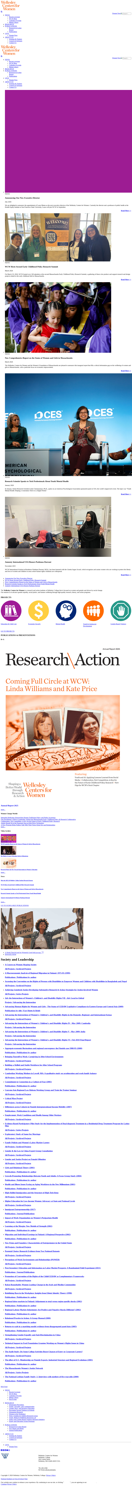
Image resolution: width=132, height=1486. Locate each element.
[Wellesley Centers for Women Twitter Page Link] (3, 1450)
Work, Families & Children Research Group (23, 1416)
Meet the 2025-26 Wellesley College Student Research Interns (17, 880)
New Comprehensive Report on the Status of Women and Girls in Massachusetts (31, 582)
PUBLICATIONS (11, 1425)
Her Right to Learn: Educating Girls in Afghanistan (14, 856)
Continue (67, 1482)
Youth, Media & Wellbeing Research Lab (22, 1418)
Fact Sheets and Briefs (16, 1428)
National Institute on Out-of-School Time (14, 1479)
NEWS (7, 1390)
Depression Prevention (16, 1405)
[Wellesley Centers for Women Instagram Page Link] (9, 1450)
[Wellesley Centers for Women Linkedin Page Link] (5, 1450)
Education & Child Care (9, 624)
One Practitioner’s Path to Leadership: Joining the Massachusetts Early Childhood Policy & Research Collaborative (38, 819)
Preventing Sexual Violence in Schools (21, 1410)
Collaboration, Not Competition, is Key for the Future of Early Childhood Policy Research (30, 821)
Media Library (13, 1397)
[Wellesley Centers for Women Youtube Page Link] (7, 1450)
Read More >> (126, 211)
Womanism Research (16, 1412)
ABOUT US (9, 1434)
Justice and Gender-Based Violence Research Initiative (27, 1419)
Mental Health (60, 624)
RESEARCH (9, 1403)
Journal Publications (15, 1430)
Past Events (13, 1399)
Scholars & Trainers (15, 1436)
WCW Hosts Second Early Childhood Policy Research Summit (25, 580)
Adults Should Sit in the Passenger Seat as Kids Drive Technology (22, 823)
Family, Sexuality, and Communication (21, 1406)
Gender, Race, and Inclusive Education (21, 1408)
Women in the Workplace (17, 1414)
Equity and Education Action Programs (22, 1421)
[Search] (1, 11)
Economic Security (34, 624)
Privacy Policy (51, 1475)
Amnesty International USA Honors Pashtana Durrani (22, 586)
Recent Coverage (14, 1392)
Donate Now (116, 13)
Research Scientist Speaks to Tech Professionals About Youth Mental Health (29, 584)
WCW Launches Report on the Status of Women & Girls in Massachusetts (20, 844)
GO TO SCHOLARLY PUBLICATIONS (15, 905)
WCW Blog (13, 1394)
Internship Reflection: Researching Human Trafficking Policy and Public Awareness (28, 817)
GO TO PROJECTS (7, 631)
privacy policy (91, 1482)
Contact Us (12, 1439)
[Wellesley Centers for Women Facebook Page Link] (1, 1450)
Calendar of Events (15, 1396)
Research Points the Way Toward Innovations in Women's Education (19, 869)
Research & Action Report (17, 1427)
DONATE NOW (10, 954)
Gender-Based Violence (118, 624)
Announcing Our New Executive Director (18, 578)
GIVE (7, 1445)
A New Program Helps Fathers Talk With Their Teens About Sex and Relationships (28, 825)
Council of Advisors (15, 1437)
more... (3, 809)
